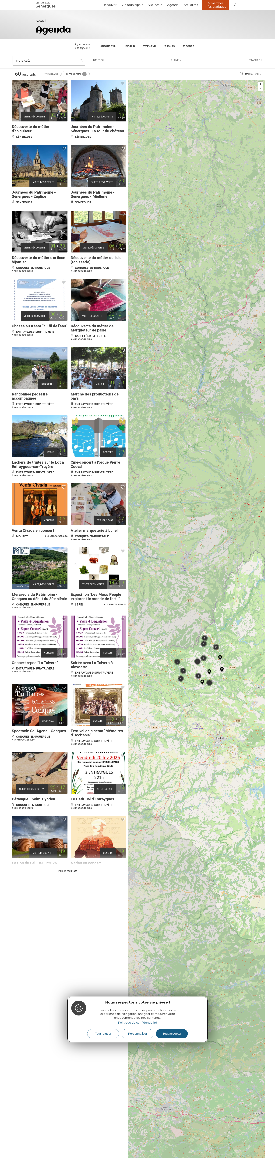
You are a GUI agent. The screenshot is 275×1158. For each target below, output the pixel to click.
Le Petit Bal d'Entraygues (92, 799)
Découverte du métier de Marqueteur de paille (92, 328)
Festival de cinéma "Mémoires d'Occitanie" (97, 733)
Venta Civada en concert (33, 530)
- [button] (260, 89)
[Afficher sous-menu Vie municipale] (144, 5)
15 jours (188, 46)
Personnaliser (137, 1033)
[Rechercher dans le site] (235, 5)
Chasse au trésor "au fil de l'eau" (39, 326)
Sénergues (46, 5)
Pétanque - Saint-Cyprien (33, 799)
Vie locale (155, 5)
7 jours (169, 46)
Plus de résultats (68, 870)
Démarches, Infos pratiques (215, 4)
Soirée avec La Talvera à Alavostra (92, 665)
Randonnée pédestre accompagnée (30, 396)
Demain (130, 46)
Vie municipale (132, 5)
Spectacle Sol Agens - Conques (39, 731)
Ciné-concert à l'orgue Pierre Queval (95, 464)
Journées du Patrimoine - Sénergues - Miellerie (93, 194)
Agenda (173, 5)
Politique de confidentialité (137, 1022)
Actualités (191, 5)
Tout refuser (103, 1033)
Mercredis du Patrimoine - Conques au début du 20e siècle (39, 596)
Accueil (41, 21)
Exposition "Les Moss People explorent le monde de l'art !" (96, 596)
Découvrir (109, 5)
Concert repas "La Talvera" (35, 663)
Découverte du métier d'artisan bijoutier (38, 260)
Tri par (51, 74)
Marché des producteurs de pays (95, 396)
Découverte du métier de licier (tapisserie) (97, 260)
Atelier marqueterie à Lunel (94, 530)
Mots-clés (23, 61)
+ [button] (261, 84)
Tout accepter (172, 1033)
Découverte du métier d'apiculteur (30, 128)
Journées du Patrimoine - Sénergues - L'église (34, 194)
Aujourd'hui (108, 46)
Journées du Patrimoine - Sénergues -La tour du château (97, 128)
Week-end (149, 46)
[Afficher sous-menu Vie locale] (163, 5)
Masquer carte (253, 74)
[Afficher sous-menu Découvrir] (118, 5)
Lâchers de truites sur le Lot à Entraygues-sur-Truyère (38, 464)
